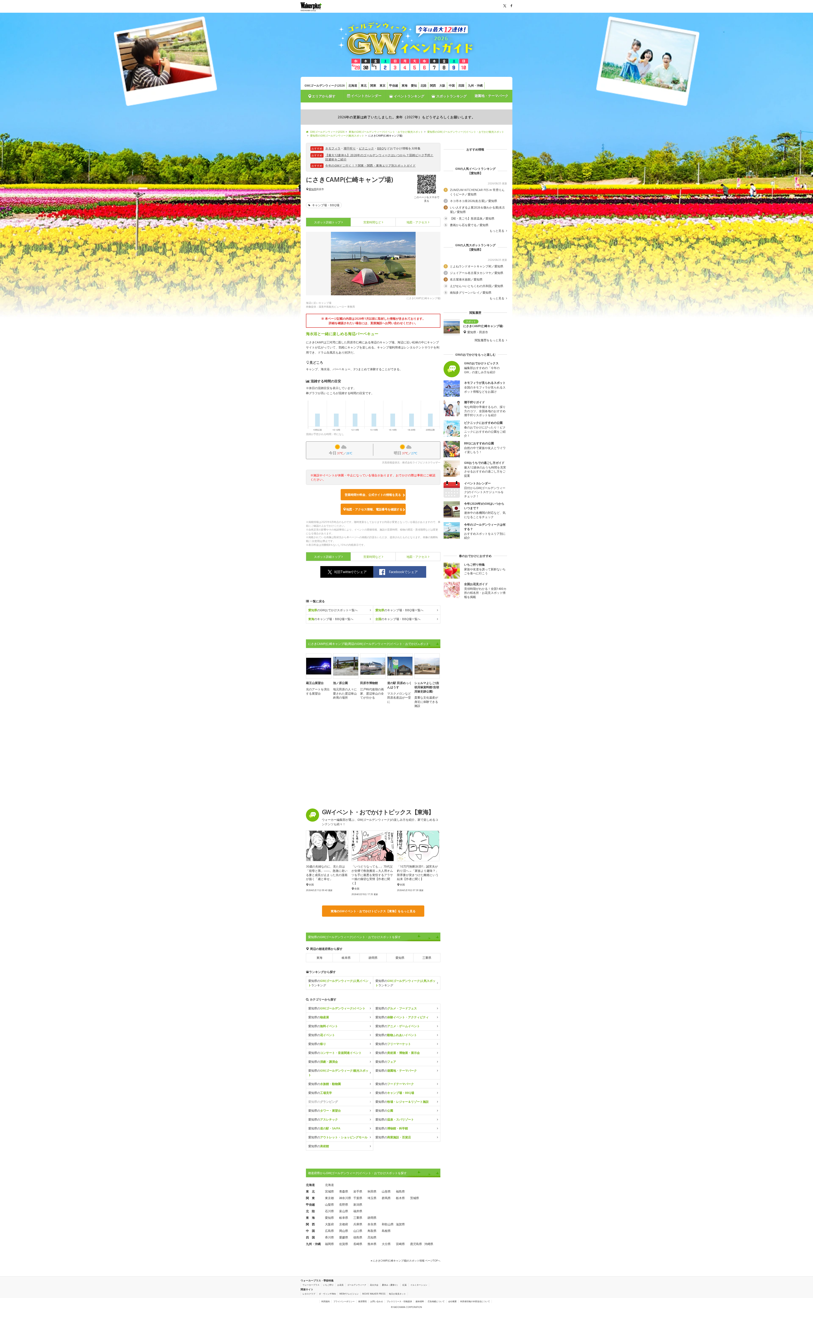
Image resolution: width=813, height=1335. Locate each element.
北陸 (423, 85)
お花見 (340, 1284)
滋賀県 (400, 1224)
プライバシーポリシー (344, 1301)
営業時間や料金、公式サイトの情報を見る (373, 495)
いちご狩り (328, 1284)
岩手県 (357, 1191)
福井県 (357, 1211)
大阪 (442, 85)
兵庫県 (357, 1224)
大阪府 (329, 1224)
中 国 (310, 1231)
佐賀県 (343, 1244)
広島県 (329, 1231)
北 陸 (310, 1211)
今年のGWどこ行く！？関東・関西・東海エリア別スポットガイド (370, 165)
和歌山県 (388, 1224)
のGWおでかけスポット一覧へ (333, 610)
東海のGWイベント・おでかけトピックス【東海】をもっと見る (373, 911)
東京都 (329, 1198)
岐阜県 (346, 958)
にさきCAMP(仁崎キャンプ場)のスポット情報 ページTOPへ (406, 1260)
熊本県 (372, 1244)
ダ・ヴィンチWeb (327, 1293)
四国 (461, 85)
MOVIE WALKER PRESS (373, 1293)
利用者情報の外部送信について (475, 1301)
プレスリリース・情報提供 (399, 1301)
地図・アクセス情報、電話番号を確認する (374, 509)
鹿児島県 (416, 1244)
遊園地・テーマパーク (491, 95)
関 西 (310, 1224)
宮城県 (329, 1191)
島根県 (386, 1231)
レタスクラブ (309, 1293)
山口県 (357, 1231)
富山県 (343, 1211)
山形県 (386, 1191)
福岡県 (329, 1244)
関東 (373, 85)
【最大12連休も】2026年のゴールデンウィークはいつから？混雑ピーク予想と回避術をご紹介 (379, 157)
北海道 (352, 85)
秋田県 (372, 1191)
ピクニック (366, 148)
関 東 (310, 1198)
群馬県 (386, 1198)
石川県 (329, 1211)
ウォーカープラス (311, 1284)
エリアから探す (324, 96)
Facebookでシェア (403, 571)
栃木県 (400, 1198)
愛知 (414, 85)
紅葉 (404, 1284)
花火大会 (374, 1284)
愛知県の (336, 1008)
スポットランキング (451, 96)
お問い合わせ (376, 1301)
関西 (433, 85)
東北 (364, 85)
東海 (405, 85)
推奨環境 (362, 1301)
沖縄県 (428, 1244)
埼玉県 (372, 1198)
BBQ (380, 148)
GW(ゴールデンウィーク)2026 (324, 85)
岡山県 (343, 1231)
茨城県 (414, 1198)
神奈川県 (345, 1198)
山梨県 (329, 1204)
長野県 (343, 1204)
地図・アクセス (416, 222)
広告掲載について (436, 1301)
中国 (452, 85)
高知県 (372, 1237)
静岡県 (373, 958)
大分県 (386, 1244)
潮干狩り (350, 148)
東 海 (310, 1218)
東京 (383, 85)
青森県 (343, 1191)
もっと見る (497, 230)
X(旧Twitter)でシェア (350, 571)
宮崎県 (400, 1244)
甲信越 (393, 85)
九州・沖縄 (475, 85)
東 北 (310, 1191)
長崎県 (357, 1244)
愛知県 (312, 189)
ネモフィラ (332, 148)
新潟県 (357, 1204)
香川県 (329, 1237)
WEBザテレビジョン (349, 1293)
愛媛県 (343, 1237)
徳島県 (357, 1237)
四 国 (310, 1237)
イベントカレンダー (366, 95)
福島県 (400, 1191)
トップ (327, 222)
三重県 (426, 958)
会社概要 (452, 1301)
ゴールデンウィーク (356, 1284)
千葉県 (357, 1198)
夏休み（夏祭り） (390, 1284)
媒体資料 (420, 1301)
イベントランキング (408, 96)
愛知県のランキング (338, 983)
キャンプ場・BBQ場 (325, 205)
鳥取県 (372, 1231)
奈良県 (372, 1224)
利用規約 (325, 1301)
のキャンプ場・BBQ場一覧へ (399, 610)
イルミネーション (418, 1284)
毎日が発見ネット (397, 1293)
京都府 (343, 1224)
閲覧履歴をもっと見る (490, 340)
